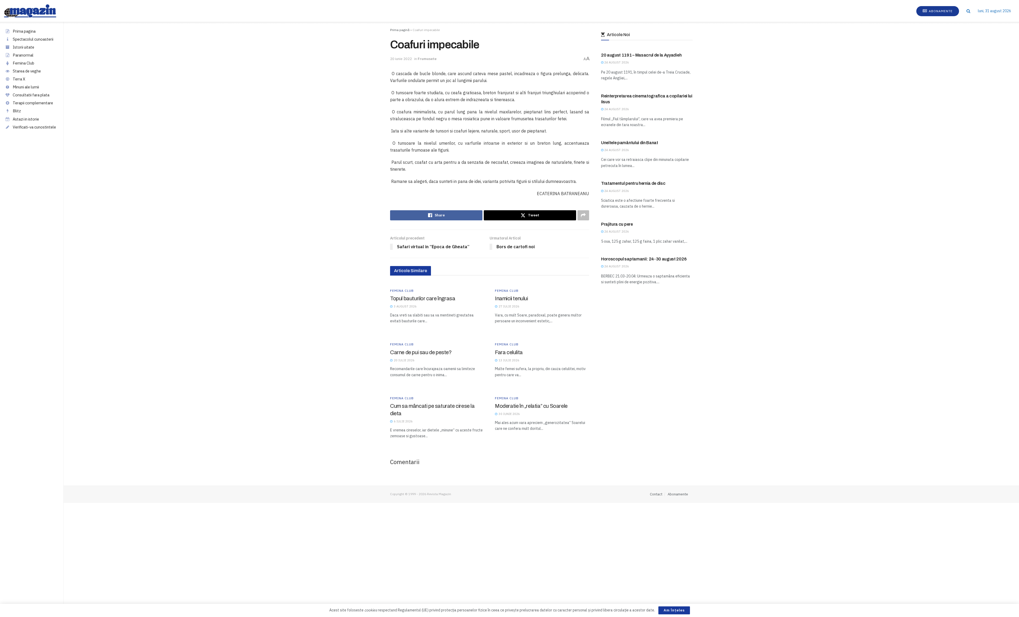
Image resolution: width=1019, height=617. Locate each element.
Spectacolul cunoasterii (33, 39)
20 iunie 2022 (401, 59)
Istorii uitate (23, 47)
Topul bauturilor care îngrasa (422, 298)
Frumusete (427, 59)
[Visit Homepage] (35, 11)
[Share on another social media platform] (583, 215)
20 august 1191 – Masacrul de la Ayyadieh (641, 55)
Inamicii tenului (511, 298)
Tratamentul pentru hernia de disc (633, 183)
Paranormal (23, 55)
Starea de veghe (27, 71)
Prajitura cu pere (617, 224)
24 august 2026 (616, 62)
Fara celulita (509, 352)
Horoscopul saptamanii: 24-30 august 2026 (643, 259)
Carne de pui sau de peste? (421, 352)
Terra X (19, 79)
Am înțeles (674, 610)
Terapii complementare (33, 102)
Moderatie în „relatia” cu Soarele (531, 406)
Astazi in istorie (26, 119)
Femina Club (23, 63)
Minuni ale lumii (26, 86)
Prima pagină (399, 30)
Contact (656, 494)
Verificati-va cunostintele (34, 127)
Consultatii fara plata (31, 94)
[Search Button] (968, 11)
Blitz (17, 110)
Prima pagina (24, 31)
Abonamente (940, 11)
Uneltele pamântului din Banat (629, 142)
